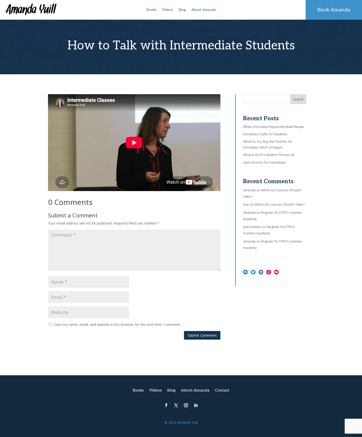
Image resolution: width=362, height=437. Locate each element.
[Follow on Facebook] (166, 405)
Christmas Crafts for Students (265, 134)
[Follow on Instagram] (186, 405)
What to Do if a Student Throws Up (268, 154)
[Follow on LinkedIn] (196, 405)
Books (151, 10)
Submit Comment (202, 335)
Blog (182, 10)
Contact (222, 391)
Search (298, 99)
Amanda (249, 190)
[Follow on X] (176, 405)
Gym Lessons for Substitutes (264, 162)
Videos (167, 10)
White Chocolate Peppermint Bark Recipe (273, 126)
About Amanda (203, 10)
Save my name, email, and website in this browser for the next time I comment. (117, 324)
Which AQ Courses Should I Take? (280, 204)
